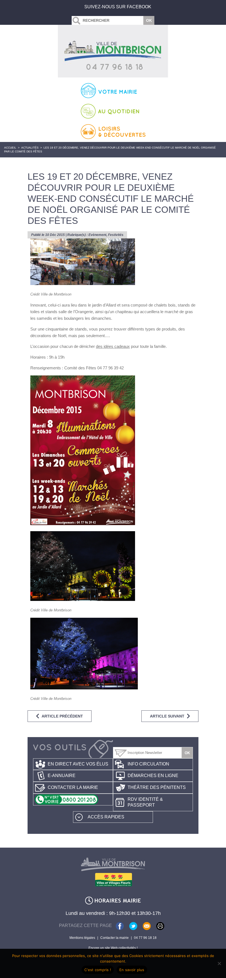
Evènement (97, 235)
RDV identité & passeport (145, 802)
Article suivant (167, 716)
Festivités (115, 235)
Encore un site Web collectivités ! (113, 948)
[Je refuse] (219, 963)
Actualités (30, 147)
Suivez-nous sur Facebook (117, 6)
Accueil (10, 147)
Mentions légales (82, 938)
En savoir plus (131, 970)
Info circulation (148, 764)
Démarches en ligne (153, 775)
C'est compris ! (97, 970)
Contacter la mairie (73, 787)
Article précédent (62, 716)
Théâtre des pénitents (157, 787)
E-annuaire (62, 775)
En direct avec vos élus (78, 764)
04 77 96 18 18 (145, 938)
